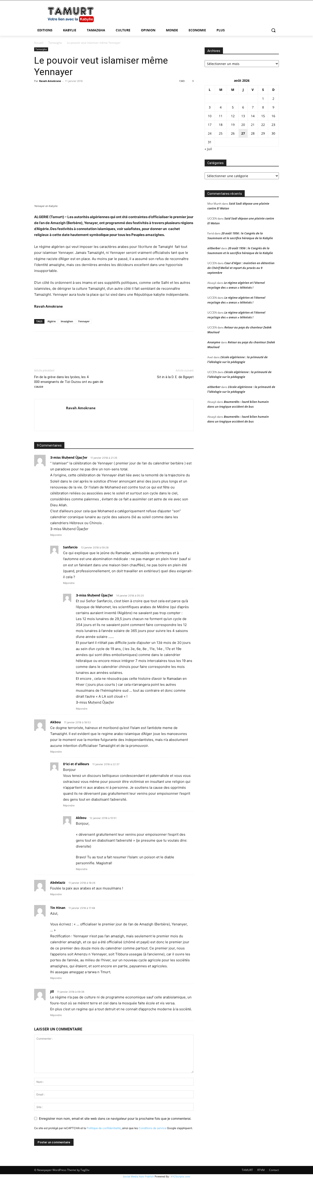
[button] (273, 30)
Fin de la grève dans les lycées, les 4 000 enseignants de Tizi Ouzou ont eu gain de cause (68, 382)
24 (209, 133)
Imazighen (67, 321)
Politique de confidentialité (104, 1128)
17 (209, 124)
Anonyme (213, 342)
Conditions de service (152, 1128)
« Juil (208, 149)
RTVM (261, 1170)
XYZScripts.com (180, 1176)
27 (243, 133)
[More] (81, 91)
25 (220, 133)
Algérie (51, 321)
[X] (49, 91)
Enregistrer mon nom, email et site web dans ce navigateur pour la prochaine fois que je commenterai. (115, 1118)
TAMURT (247, 1170)
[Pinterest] (59, 91)
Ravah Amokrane (50, 81)
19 (233, 124)
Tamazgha (55, 43)
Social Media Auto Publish (138, 1176)
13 (243, 116)
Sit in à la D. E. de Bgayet (175, 377)
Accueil (38, 43)
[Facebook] (38, 91)
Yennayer (84, 321)
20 (243, 124)
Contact (274, 1170)
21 (253, 124)
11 (220, 116)
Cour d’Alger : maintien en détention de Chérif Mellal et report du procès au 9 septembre (241, 268)
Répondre (56, 535)
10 (209, 116)
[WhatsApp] (70, 91)
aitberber (213, 248)
